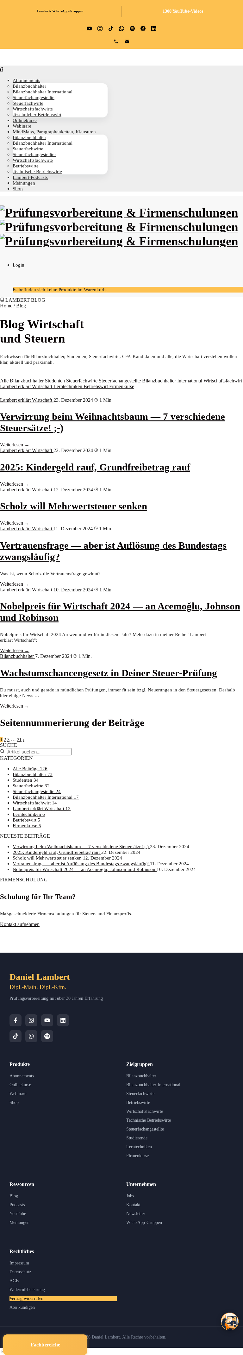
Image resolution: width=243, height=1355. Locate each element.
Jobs (130, 1196)
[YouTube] (47, 1020)
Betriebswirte (138, 1102)
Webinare (17, 1093)
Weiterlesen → (14, 444)
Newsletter (135, 1213)
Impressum (19, 1263)
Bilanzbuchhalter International (172, 380)
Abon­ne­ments (26, 80)
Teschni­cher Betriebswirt (37, 114)
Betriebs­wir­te (26, 165)
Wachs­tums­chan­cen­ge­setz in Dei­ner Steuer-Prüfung (108, 672)
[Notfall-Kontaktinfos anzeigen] (230, 1321)
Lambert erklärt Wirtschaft (26, 386)
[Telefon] (116, 41)
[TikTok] (15, 1036)
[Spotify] (47, 1036)
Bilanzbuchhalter (27, 380)
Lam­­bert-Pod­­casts (30, 177)
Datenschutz (20, 1272)
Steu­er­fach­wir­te (28, 103)
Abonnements (21, 1076)
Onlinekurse (20, 1084)
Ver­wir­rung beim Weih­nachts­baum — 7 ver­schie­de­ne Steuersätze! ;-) (81, 846)
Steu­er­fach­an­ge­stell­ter (34, 154)
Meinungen (19, 1222)
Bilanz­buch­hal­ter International (42, 91)
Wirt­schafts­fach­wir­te (33, 108)
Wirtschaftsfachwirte (144, 1111)
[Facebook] (15, 1020)
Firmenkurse (121, 386)
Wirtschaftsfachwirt (222, 380)
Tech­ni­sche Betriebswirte (37, 171)
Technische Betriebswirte (148, 1120)
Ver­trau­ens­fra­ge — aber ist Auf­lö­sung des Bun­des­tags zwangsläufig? (81, 863)
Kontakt (133, 1204)
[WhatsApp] (31, 1036)
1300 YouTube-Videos (183, 11)
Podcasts (17, 1204)
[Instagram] (31, 1020)
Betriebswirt (96, 386)
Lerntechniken (68, 386)
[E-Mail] (127, 41)
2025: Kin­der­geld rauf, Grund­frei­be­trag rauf (95, 467)
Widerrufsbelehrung (27, 1289)
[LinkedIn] (63, 1020)
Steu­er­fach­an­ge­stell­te (33, 97)
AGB (14, 1280)
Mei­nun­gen (24, 183)
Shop (18, 188)
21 (19, 739)
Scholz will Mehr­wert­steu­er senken (73, 506)
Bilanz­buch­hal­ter (29, 86)
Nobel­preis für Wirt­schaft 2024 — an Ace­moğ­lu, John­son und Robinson (85, 869)
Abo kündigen (22, 1307)
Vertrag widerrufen (26, 1298)
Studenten (55, 380)
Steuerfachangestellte (120, 380)
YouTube (17, 1213)
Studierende (136, 1138)
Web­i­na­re (22, 126)
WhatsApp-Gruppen (144, 1222)
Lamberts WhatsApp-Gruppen (60, 11)
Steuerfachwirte (82, 380)
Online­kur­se (25, 120)
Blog (13, 1196)
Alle (4, 380)
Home (6, 305)
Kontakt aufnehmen (20, 924)
